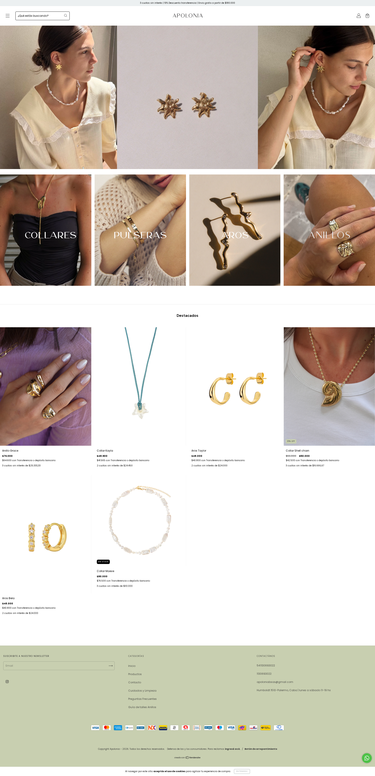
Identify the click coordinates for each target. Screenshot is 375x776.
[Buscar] (65, 15)
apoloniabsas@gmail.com (275, 682)
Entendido (242, 771)
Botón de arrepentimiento (261, 749)
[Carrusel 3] (235, 230)
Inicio (131, 666)
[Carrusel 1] (45, 230)
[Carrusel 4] (329, 230)
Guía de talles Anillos (142, 707)
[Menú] (7, 16)
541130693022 (266, 665)
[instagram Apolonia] (7, 681)
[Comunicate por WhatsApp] (367, 758)
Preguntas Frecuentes (142, 699)
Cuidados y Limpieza (142, 690)
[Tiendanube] (187, 758)
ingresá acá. (232, 749)
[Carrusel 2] (140, 230)
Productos (135, 674)
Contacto (134, 682)
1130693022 (264, 674)
